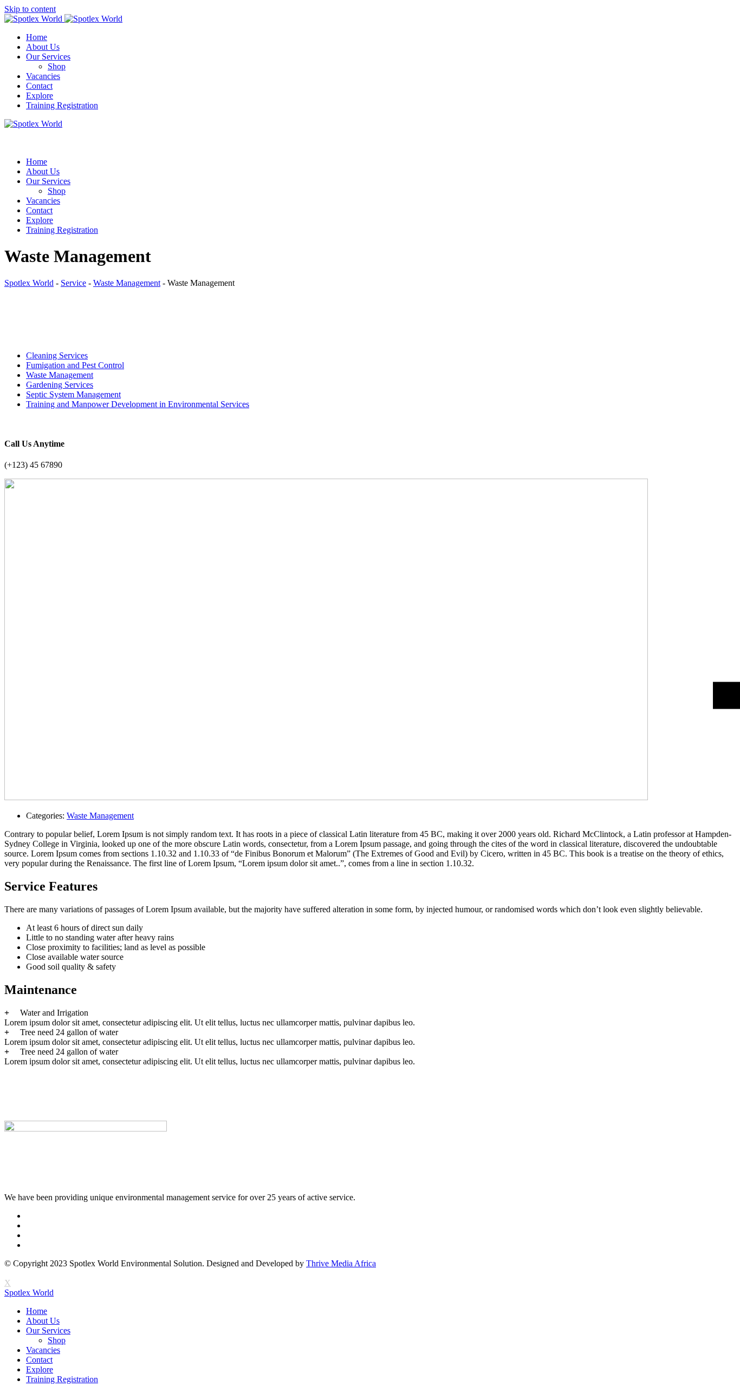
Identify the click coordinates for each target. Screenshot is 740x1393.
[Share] (704, 12)
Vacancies (43, 76)
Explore (39, 95)
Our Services (48, 56)
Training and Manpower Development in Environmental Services (137, 404)
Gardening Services (59, 384)
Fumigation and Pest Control (75, 365)
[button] (370, 1013)
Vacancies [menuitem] (43, 1350)
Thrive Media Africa (341, 1263)
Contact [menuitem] (39, 1359)
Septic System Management (73, 394)
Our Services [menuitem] (48, 1330)
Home (36, 37)
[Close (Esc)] (728, 12)
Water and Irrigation (54, 1012)
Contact (39, 85)
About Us (43, 46)
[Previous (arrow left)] (19, 697)
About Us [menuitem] (43, 1320)
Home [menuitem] (36, 1311)
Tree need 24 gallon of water (69, 1032)
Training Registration (62, 105)
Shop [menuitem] (57, 1340)
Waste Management (59, 375)
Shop (57, 66)
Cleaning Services (57, 355)
